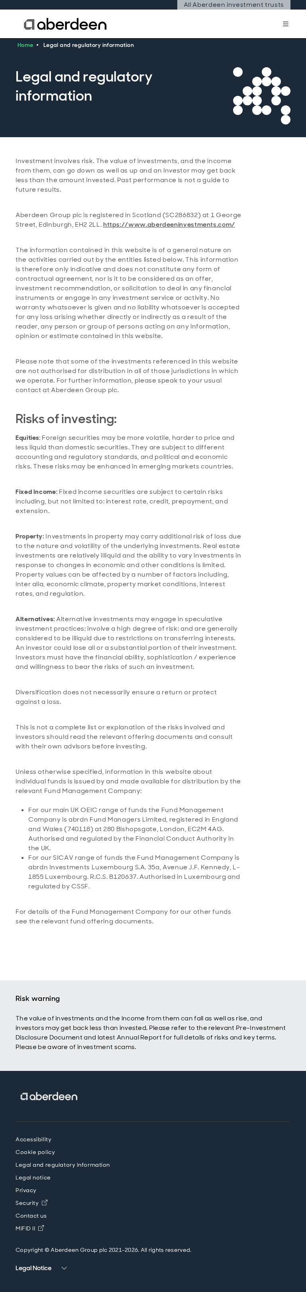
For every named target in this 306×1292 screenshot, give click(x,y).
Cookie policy (35, 1152)
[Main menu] (285, 24)
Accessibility (33, 1139)
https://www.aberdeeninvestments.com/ (169, 224)
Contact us (31, 1215)
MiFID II (30, 1228)
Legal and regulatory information (63, 1164)
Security (31, 1203)
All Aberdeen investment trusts (233, 5)
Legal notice (33, 1177)
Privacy (26, 1190)
